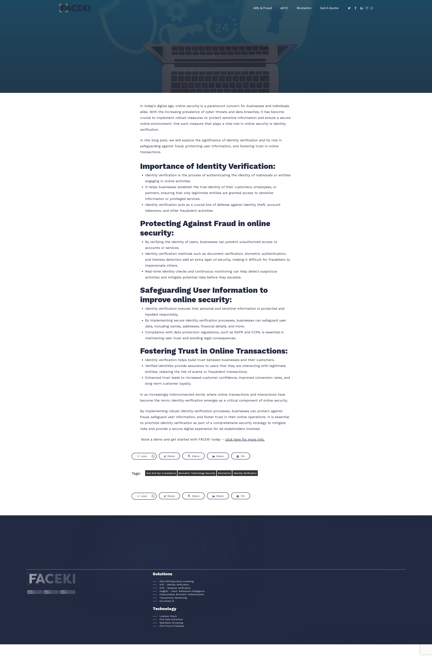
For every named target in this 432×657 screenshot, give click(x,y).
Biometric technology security (197, 473)
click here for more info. (245, 439)
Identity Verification (245, 473)
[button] (173, 581)
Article (216, 76)
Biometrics (224, 473)
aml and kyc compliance (161, 473)
